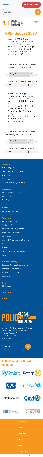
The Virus (5, 200)
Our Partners (7, 175)
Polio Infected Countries (11, 192)
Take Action (6, 293)
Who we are (6, 164)
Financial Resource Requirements (15, 265)
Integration (6, 236)
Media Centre (7, 286)
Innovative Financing (10, 276)
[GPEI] (19, 317)
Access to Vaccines (9, 221)
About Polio (6, 189)
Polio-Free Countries (10, 211)
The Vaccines (7, 204)
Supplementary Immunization (13, 251)
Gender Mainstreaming (11, 232)
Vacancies (21, 421)
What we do (6, 218)
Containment (7, 225)
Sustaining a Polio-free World (13, 171)
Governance (6, 179)
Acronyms (21, 433)
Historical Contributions (11, 272)
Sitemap (21, 445)
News (4, 283)
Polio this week (8, 196)
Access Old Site (21, 451)
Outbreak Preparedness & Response (16, 240)
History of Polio (8, 207)
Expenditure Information (11, 269)
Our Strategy (7, 167)
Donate (5, 299)
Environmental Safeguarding (13, 229)
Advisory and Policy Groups (12, 182)
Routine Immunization (10, 247)
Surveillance (7, 255)
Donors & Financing (9, 262)
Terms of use (21, 439)
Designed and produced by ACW (21, 455)
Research (5, 244)
